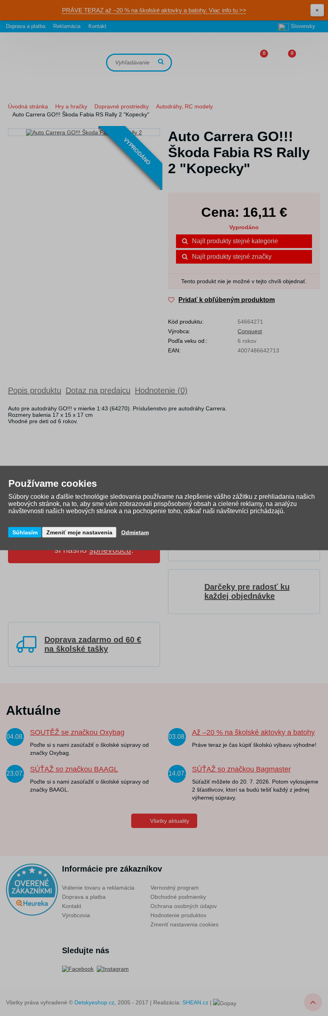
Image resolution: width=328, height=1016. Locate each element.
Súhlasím (25, 532)
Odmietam (135, 532)
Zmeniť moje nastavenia (79, 532)
